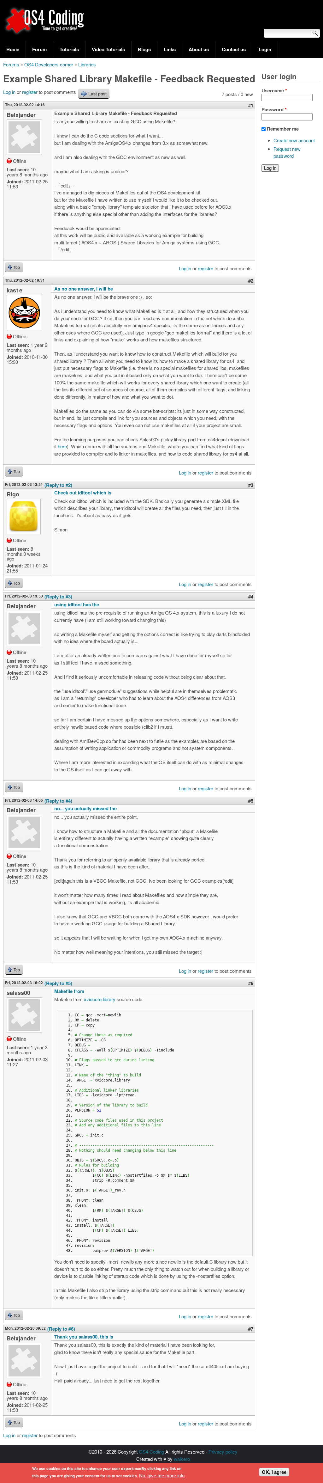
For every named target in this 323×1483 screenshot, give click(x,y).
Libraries (87, 64)
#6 (250, 983)
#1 (250, 105)
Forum (39, 49)
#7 (250, 1328)
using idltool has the (76, 604)
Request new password (287, 152)
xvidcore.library (99, 999)
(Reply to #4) (58, 800)
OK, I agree (274, 1472)
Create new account (294, 140)
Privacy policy (223, 1451)
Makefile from (69, 991)
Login (265, 49)
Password (274, 109)
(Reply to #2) (58, 484)
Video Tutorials (108, 49)
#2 (250, 280)
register (30, 92)
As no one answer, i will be (83, 288)
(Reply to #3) (58, 596)
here (62, 446)
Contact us (234, 49)
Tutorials (69, 49)
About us (199, 49)
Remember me (283, 128)
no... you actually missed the (85, 808)
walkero (182, 1458)
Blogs (144, 49)
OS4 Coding (151, 1451)
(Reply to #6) (61, 1328)
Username (274, 90)
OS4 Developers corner (48, 64)
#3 (250, 484)
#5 (250, 800)
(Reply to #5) (58, 983)
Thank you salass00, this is (83, 1336)
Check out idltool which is (82, 492)
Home (12, 49)
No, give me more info (162, 1475)
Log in (9, 92)
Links (170, 49)
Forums (11, 64)
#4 (250, 596)
